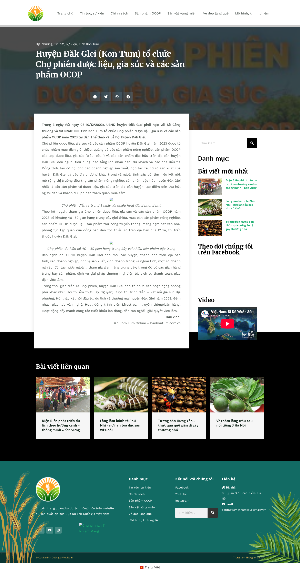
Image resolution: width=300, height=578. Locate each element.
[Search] (252, 143)
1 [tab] (150, 444)
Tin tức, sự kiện (65, 44)
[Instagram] (58, 530)
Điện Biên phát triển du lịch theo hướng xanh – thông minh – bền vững (241, 183)
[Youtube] (49, 530)
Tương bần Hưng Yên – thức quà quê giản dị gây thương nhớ (241, 225)
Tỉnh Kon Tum (89, 44)
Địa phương (44, 44)
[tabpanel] (63, 408)
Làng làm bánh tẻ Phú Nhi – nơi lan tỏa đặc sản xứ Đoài (240, 204)
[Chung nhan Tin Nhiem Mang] (98, 528)
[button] (95, 96)
